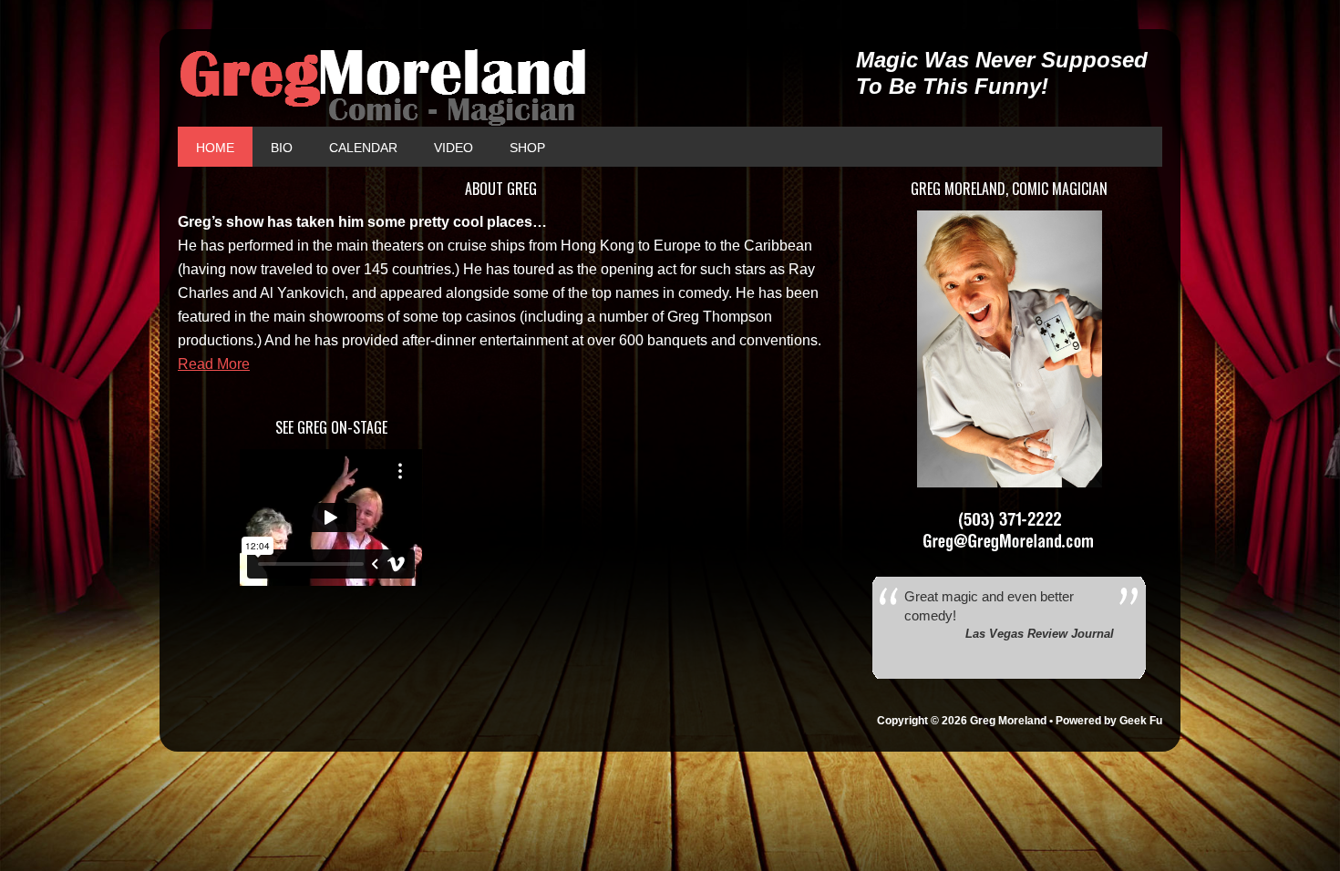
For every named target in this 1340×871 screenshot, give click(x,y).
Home (215, 147)
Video (453, 147)
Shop (518, 147)
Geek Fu (1140, 720)
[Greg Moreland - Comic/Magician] (500, 87)
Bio (282, 147)
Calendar (354, 147)
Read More (214, 364)
